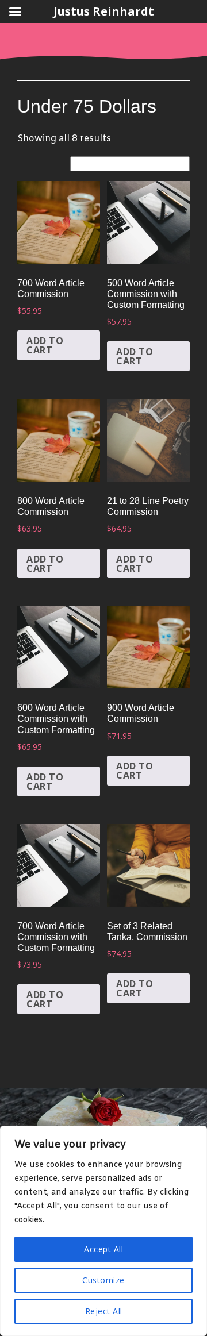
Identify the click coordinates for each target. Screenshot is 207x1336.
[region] (103, 1231)
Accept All (103, 1248)
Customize (103, 1280)
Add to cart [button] (44, 345)
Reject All (103, 1311)
